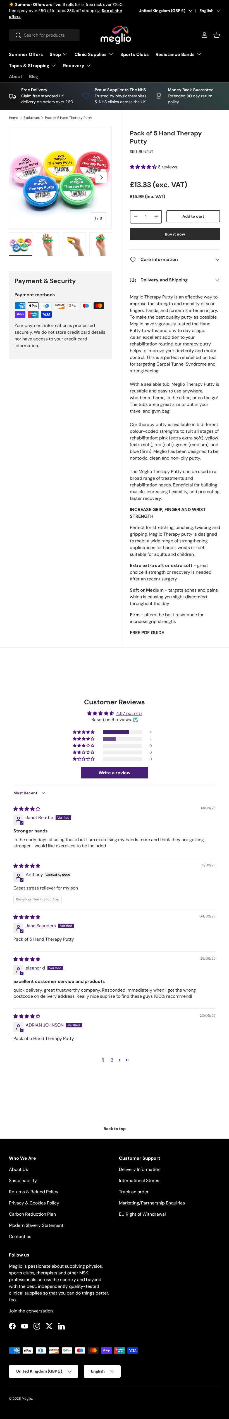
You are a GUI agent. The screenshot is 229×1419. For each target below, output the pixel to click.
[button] (217, 35)
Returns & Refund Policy (33, 1192)
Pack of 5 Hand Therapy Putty (68, 117)
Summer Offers (26, 54)
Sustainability (23, 1180)
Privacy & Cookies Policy (34, 1203)
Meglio (27, 1398)
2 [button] (112, 1060)
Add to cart (193, 216)
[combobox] (44, 35)
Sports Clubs (134, 54)
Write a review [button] (114, 773)
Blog (33, 76)
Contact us (20, 1236)
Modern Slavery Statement (36, 1225)
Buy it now (175, 234)
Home (13, 117)
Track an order (134, 1192)
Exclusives (31, 117)
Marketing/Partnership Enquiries (152, 1203)
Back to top (115, 1128)
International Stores (139, 1180)
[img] (26, 809)
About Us (18, 1169)
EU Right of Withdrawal (142, 1214)
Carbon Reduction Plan (32, 1214)
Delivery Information (139, 1169)
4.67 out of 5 (129, 713)
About (15, 76)
